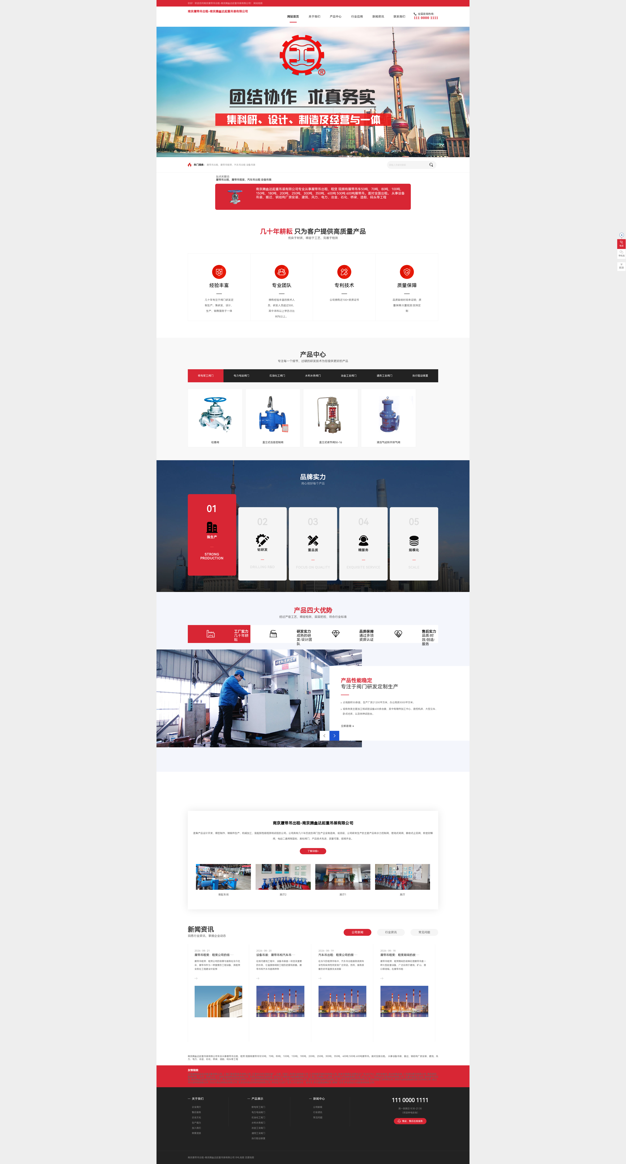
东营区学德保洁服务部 (261, 1076)
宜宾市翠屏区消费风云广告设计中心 (356, 1074)
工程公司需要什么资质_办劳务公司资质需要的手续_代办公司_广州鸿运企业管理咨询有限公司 (356, 1076)
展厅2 (283, 894)
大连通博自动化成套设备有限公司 (205, 1074)
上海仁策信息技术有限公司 (237, 1074)
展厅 (402, 894)
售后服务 (196, 1112)
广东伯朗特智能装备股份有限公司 (266, 1079)
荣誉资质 (196, 1133)
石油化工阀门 (277, 375)
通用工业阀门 (384, 375)
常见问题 (424, 932)
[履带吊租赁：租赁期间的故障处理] (404, 1001)
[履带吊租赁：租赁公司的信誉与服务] (218, 1001)
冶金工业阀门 (349, 375)
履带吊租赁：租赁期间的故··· (399, 955)
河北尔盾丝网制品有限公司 (223, 1082)
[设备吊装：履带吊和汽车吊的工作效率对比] (280, 1001)
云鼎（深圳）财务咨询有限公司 (292, 1074)
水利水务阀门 (313, 375)
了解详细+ (313, 851)
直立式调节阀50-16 (330, 442)
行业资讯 (391, 932)
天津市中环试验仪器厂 (263, 1074)
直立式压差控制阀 (272, 442)
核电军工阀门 (206, 375)
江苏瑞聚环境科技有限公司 (323, 1074)
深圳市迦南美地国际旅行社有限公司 (412, 1079)
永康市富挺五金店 (414, 1076)
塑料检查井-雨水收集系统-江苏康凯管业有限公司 (401, 1074)
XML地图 (239, 1157)
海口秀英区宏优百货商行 (234, 1079)
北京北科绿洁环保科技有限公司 (254, 1082)
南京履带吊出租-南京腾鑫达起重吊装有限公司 (218, 11)
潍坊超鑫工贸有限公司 (381, 1079)
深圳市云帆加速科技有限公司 (323, 1079)
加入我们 (196, 1128)
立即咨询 (346, 726)
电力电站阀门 (241, 375)
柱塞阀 (215, 442)
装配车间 (223, 894)
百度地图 (249, 1157)
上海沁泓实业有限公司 (295, 1079)
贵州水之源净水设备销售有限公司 (291, 1076)
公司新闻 (357, 932)
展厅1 (343, 894)
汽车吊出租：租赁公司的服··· (338, 955)
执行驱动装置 (420, 375)
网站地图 (258, 3)
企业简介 (196, 1107)
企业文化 (196, 1117)
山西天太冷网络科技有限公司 (354, 1079)
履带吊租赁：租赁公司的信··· (214, 955)
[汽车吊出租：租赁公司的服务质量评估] (342, 1001)
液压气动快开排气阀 (388, 442)
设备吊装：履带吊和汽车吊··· (275, 955)
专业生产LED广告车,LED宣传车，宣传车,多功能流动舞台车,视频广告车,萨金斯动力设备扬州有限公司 (323, 1082)
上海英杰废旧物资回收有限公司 (232, 1076)
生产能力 (196, 1122)
